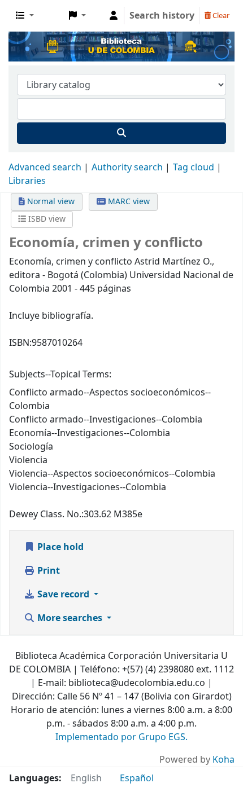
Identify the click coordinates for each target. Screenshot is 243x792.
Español (137, 778)
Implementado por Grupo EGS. (121, 737)
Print (47, 571)
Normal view (50, 202)
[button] (24, 16)
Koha (223, 760)
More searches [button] (70, 618)
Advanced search (44, 167)
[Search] (121, 133)
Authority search (127, 167)
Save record (63, 594)
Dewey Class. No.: (46, 514)
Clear (220, 15)
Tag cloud (193, 167)
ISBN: (20, 343)
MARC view (128, 202)
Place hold (59, 547)
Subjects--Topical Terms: (60, 374)
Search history (161, 16)
